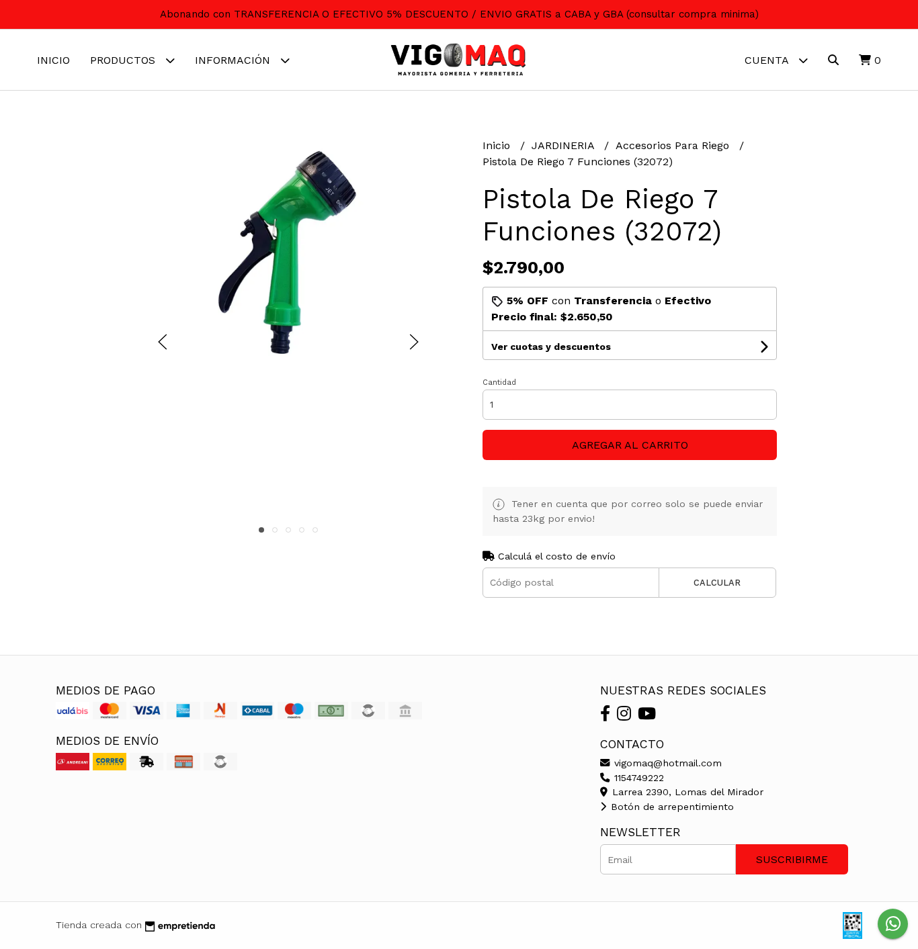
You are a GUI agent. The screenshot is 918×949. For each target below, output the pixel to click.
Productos (124, 60)
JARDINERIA (564, 145)
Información (234, 60)
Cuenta (768, 60)
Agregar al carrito (630, 445)
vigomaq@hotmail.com (666, 763)
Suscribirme (792, 859)
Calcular (717, 583)
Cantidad (499, 382)
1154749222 (637, 777)
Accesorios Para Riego (674, 145)
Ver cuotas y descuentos (551, 346)
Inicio (53, 60)
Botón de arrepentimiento (671, 806)
